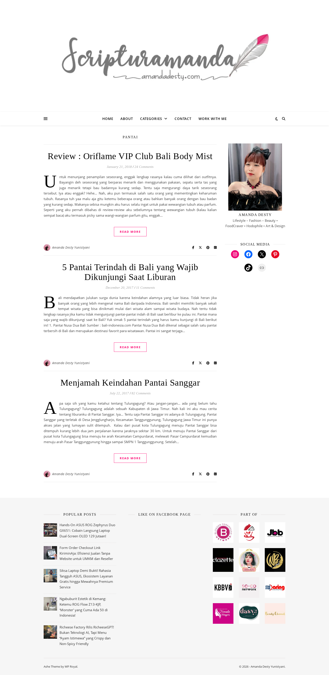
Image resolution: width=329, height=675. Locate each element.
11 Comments (145, 287)
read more (130, 232)
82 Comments (141, 393)
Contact (183, 118)
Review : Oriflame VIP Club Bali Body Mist (130, 156)
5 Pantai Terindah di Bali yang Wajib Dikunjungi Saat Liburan (130, 272)
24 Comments (144, 167)
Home (107, 118)
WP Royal (71, 666)
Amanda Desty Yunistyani (71, 247)
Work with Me (213, 118)
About (126, 118)
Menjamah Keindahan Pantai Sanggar (130, 383)
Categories (151, 118)
